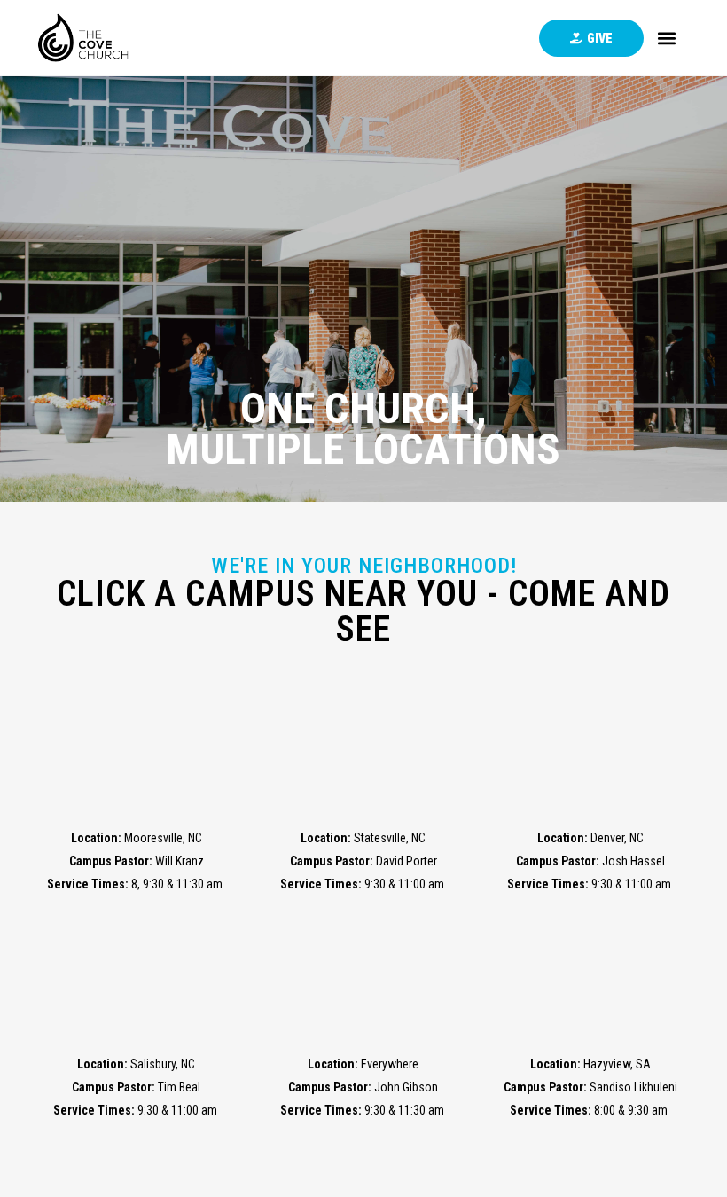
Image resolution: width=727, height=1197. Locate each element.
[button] (667, 37)
